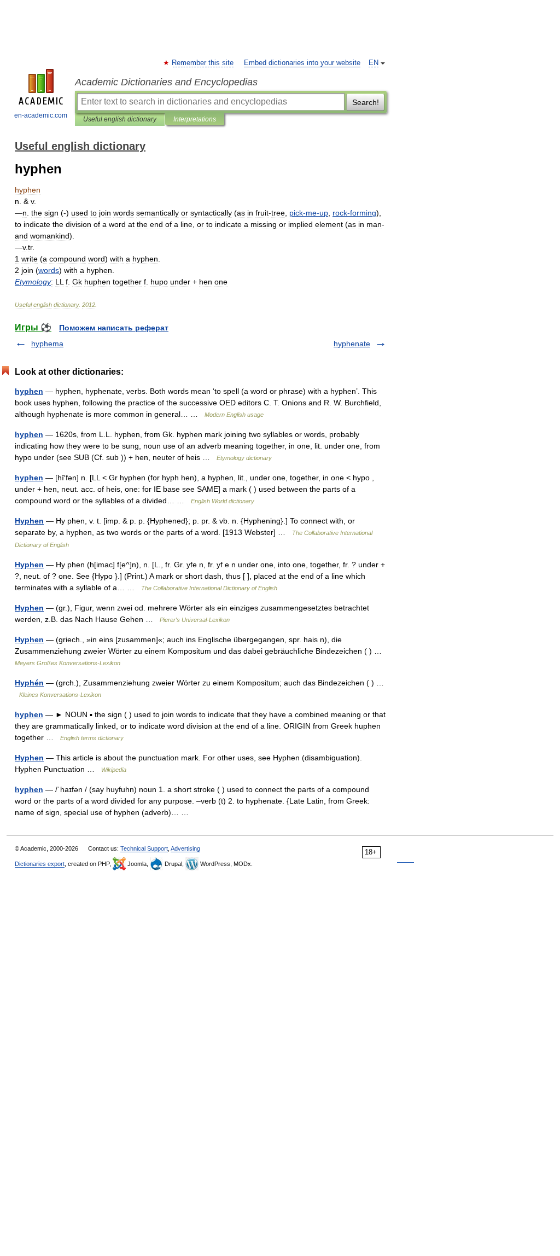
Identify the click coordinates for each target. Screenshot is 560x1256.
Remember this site (203, 63)
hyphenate (352, 343)
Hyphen (29, 520)
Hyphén (29, 682)
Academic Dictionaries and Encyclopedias (166, 82)
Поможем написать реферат (113, 327)
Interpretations (194, 119)
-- (308, 212)
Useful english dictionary (119, 119)
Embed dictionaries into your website (302, 63)
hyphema (47, 343)
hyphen (29, 391)
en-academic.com (40, 115)
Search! (365, 102)
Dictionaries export (40, 863)
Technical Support (144, 848)
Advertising (185, 848)
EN (373, 63)
